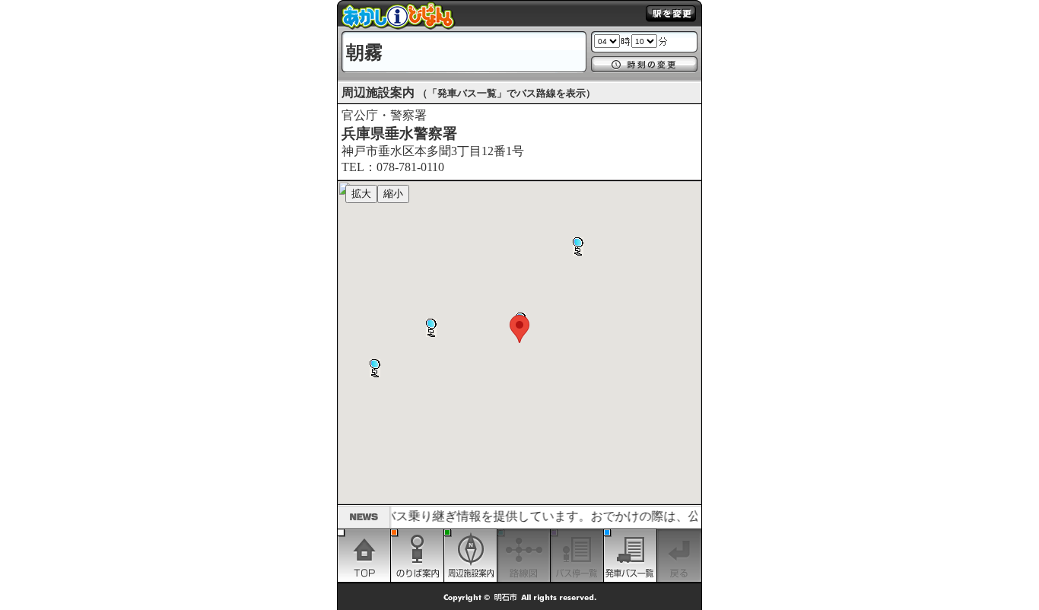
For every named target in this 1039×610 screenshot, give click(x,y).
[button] (375, 368)
